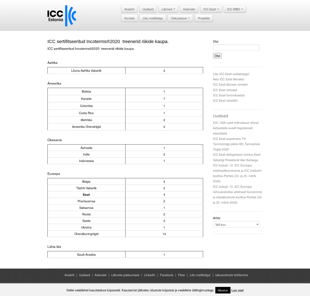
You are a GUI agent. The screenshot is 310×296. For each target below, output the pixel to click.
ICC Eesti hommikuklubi (229, 95)
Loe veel (237, 290)
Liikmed (167, 9)
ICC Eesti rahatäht (225, 100)
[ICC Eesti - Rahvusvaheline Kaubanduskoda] (61, 15)
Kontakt (129, 18)
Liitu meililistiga (153, 18)
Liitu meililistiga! (200, 275)
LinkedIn (149, 275)
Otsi (215, 41)
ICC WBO (234, 9)
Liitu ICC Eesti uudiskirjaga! (231, 74)
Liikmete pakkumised (125, 275)
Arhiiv (216, 218)
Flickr (181, 275)
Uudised (148, 9)
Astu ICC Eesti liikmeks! (228, 79)
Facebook (166, 275)
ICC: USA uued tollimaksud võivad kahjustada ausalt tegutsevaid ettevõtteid (236, 127)
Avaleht (129, 9)
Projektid (204, 18)
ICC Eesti (210, 9)
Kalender (189, 9)
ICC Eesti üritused (225, 90)
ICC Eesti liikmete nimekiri (230, 84)
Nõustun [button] (223, 290)
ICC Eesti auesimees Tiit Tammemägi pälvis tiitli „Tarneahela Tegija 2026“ (236, 144)
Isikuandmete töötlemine (231, 275)
